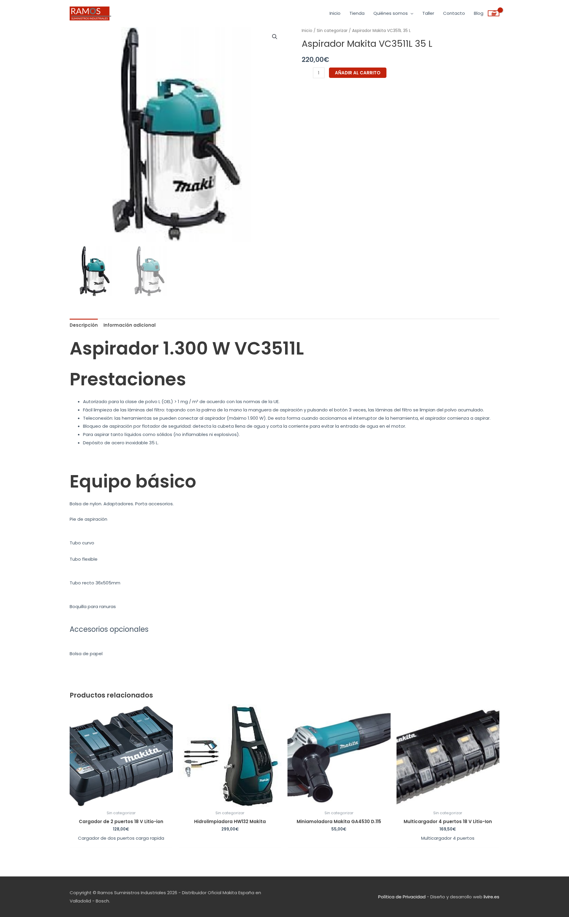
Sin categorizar (332, 30)
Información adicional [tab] (129, 325)
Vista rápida (121, 802)
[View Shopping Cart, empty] (493, 13)
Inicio (307, 30)
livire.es (491, 897)
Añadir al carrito (358, 73)
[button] (274, 36)
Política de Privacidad (402, 897)
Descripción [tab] (84, 325)
